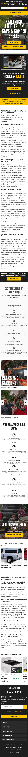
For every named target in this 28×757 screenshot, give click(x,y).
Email (2, 703)
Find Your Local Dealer (17, 103)
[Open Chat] (20, 4)
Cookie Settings (20, 749)
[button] (14, 723)
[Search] (25, 8)
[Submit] (25, 707)
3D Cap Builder (18, 316)
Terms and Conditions (14, 752)
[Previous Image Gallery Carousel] (2, 373)
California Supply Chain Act (10, 749)
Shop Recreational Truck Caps (9, 387)
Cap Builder (17, 325)
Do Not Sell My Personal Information (14, 747)
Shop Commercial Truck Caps (9, 417)
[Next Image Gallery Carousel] (25, 373)
